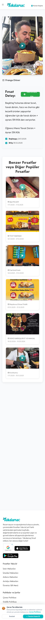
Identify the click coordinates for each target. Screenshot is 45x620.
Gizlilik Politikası (10, 602)
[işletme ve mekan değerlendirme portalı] (3, 5)
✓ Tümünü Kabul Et (33, 616)
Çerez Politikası (9, 597)
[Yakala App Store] (22, 548)
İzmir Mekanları (9, 569)
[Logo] (11, 520)
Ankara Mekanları (10, 577)
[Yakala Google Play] (10, 555)
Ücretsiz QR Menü (10, 585)
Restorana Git (32, 94)
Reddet (12, 616)
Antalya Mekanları (10, 581)
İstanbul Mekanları (10, 573)
